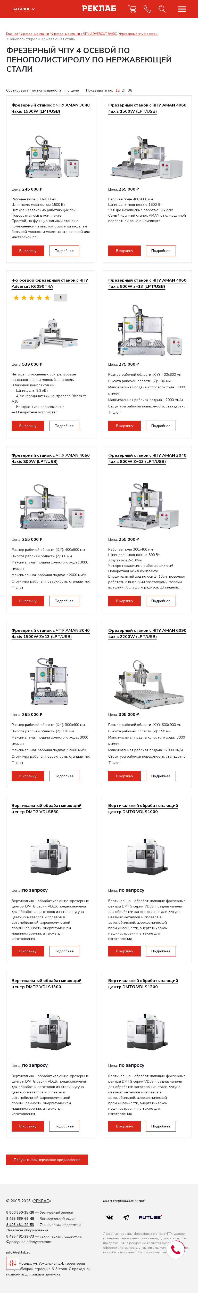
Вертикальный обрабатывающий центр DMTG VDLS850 (46, 809)
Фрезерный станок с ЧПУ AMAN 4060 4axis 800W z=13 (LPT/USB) (147, 283)
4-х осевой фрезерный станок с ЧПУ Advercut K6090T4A (50, 283)
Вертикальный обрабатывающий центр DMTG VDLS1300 (46, 984)
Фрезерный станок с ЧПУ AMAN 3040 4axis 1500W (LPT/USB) (51, 108)
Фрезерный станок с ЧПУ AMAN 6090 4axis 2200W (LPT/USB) (147, 633)
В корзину (27, 250)
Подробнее (64, 250)
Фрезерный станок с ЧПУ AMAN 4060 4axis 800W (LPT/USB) (51, 458)
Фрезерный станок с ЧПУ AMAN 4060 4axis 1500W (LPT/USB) (147, 108)
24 (124, 90)
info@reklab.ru (18, 1252)
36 (130, 90)
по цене (72, 90)
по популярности (46, 90)
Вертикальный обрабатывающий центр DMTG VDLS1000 (143, 809)
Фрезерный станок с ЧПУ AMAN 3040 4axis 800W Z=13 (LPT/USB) (147, 458)
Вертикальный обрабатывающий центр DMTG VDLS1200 (143, 984)
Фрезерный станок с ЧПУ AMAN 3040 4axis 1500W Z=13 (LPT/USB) (51, 633)
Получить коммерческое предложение (47, 1159)
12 (118, 90)
